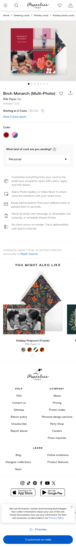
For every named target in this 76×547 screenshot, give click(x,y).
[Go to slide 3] (35, 84)
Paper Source (29, 254)
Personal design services (57, 417)
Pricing (57, 402)
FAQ (19, 395)
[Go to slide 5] (41, 84)
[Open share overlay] (70, 92)
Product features (57, 462)
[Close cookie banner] (71, 507)
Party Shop (57, 424)
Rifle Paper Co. (12, 99)
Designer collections (18, 462)
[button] (54, 149)
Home (6, 15)
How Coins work (14, 117)
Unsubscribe (19, 424)
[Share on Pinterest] (35, 483)
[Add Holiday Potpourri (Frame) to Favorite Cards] (32, 356)
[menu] (5, 5)
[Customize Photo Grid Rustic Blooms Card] (38, 51)
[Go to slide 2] (32, 84)
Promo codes (57, 410)
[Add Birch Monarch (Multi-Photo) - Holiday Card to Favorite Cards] (61, 93)
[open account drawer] (70, 5)
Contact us (19, 402)
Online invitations (58, 455)
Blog (18, 455)
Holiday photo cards (63, 15)
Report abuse (19, 431)
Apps (18, 469)
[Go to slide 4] (38, 84)
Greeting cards (22, 15)
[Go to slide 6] (44, 84)
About (57, 395)
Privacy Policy (56, 518)
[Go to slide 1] (28, 84)
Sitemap (19, 410)
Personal (15, 159)
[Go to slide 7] (47, 84)
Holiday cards (41, 15)
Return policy (19, 417)
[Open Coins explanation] (42, 111)
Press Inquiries (57, 438)
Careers (57, 431)
